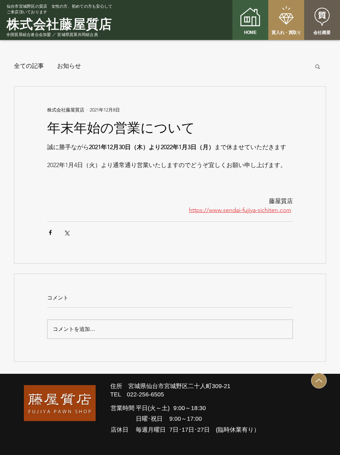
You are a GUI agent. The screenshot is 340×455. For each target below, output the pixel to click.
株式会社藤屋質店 (59, 24)
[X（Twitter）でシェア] (66, 232)
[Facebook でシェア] (50, 232)
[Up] (319, 380)
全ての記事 (29, 66)
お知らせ (69, 66)
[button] (317, 66)
